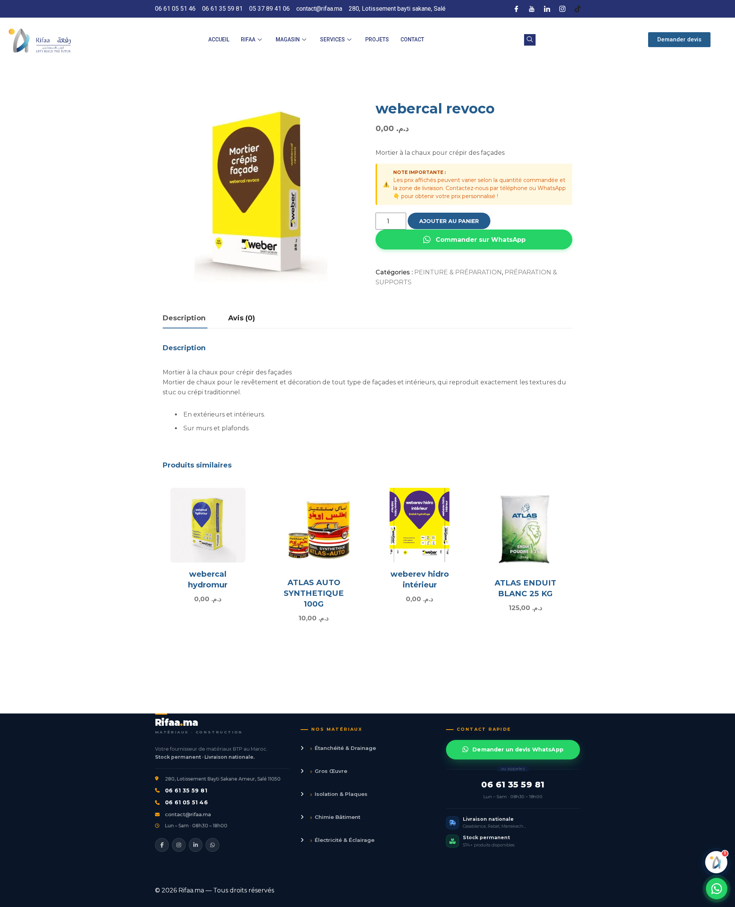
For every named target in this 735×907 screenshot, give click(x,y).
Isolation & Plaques (339, 794)
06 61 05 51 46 (186, 802)
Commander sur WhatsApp (481, 239)
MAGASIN (288, 39)
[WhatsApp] (212, 845)
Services (332, 39)
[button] (530, 40)
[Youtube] (531, 9)
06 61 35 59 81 (186, 790)
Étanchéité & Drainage (343, 748)
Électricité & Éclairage (342, 840)
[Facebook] (516, 9)
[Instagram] (562, 9)
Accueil (218, 39)
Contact (412, 39)
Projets (377, 39)
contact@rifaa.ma (188, 814)
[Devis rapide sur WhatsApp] (716, 888)
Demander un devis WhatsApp (518, 749)
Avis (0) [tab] (241, 318)
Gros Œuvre (328, 771)
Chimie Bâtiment (335, 817)
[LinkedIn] (547, 9)
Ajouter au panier (449, 221)
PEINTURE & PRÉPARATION (458, 272)
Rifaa (248, 39)
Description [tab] (184, 318)
